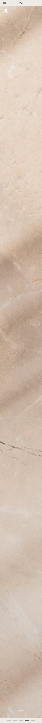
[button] (9, 720)
